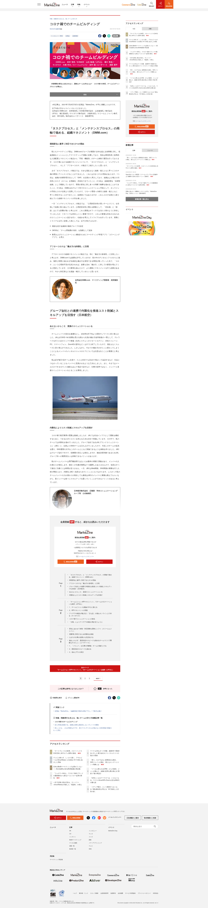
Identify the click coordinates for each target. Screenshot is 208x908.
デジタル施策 (73, 843)
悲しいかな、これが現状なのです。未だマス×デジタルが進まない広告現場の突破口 (83, 728)
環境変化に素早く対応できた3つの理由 (82, 580)
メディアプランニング (95, 843)
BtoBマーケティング (75, 840)
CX (70, 834)
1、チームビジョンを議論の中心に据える (83, 607)
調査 (90, 840)
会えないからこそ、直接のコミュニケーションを (86, 592)
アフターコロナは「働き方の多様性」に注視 (84, 583)
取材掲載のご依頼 (150, 818)
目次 (85, 94)
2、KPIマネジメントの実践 (78, 610)
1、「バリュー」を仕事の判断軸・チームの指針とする (87, 646)
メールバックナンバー (86, 556)
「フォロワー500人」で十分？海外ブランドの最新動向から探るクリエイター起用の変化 (68, 775)
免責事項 (113, 893)
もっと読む (57, 730)
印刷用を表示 (57, 698)
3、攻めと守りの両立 (76, 652)
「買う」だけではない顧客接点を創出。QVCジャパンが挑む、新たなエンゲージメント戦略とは (104, 762)
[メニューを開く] (39, 4)
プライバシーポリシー (144, 893)
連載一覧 (72, 846)
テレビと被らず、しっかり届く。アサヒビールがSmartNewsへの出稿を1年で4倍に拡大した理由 (68, 759)
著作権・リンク (83, 893)
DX (70, 831)
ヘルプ (75, 893)
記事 (72, 4)
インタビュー (93, 831)
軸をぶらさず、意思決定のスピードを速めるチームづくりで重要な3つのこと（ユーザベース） (90, 641)
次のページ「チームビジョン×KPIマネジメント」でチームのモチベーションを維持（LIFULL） (85, 668)
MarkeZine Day (112, 831)
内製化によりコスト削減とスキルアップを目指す (86, 595)
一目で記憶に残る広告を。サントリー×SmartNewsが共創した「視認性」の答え (67, 783)
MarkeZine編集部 (55, 29)
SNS (90, 849)
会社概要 (120, 893)
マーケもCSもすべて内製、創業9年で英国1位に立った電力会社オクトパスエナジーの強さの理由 (105, 753)
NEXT (97, 678)
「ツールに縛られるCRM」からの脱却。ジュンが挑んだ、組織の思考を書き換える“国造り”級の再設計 (104, 771)
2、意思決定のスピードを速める (80, 649)
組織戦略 (75, 36)
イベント (87, 4)
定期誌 (68, 36)
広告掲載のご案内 (133, 818)
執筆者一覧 (72, 849)
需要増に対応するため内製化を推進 (81, 634)
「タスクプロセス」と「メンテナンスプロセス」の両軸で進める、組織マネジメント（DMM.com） (90, 576)
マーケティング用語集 (56, 859)
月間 (150, 29)
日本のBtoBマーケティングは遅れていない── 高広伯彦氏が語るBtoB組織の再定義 (67, 767)
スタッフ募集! (94, 893)
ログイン (100, 562)
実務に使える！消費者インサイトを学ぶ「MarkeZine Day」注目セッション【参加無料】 (141, 192)
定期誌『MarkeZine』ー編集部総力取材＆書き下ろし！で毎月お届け (78, 711)
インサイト (72, 837)
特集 (78, 4)
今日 (134, 29)
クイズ (91, 837)
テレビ (91, 846)
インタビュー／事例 (57, 36)
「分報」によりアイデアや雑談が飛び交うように (86, 622)
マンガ (91, 834)
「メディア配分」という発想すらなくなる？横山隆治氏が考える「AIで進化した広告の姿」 (104, 789)
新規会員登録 (71, 562)
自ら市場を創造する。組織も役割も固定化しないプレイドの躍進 (77, 725)
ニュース (65, 4)
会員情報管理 (104, 893)
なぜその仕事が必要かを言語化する (81, 637)
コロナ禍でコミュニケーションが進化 (82, 619)
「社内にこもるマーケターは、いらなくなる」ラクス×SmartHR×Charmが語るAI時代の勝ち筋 (104, 780)
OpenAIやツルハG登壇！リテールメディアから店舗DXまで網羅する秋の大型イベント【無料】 (142, 175)
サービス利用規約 (130, 893)
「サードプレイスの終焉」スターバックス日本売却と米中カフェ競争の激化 (67, 752)
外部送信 (155, 893)
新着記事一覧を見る (142, 199)
